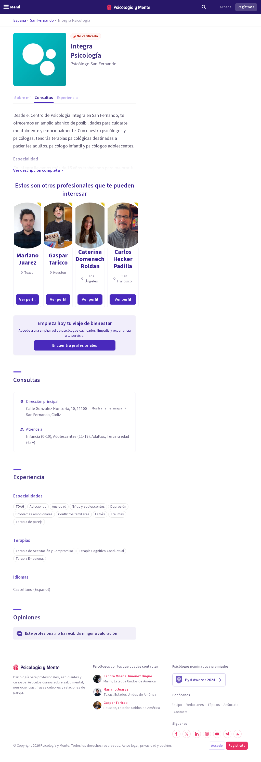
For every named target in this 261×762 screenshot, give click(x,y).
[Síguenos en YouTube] (217, 734)
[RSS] (237, 734)
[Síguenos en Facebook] (176, 734)
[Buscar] (204, 7)
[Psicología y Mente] (128, 7)
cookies (166, 745)
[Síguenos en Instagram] (207, 734)
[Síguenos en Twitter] (186, 734)
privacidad (148, 745)
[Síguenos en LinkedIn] (197, 734)
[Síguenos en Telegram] (227, 734)
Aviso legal (130, 745)
